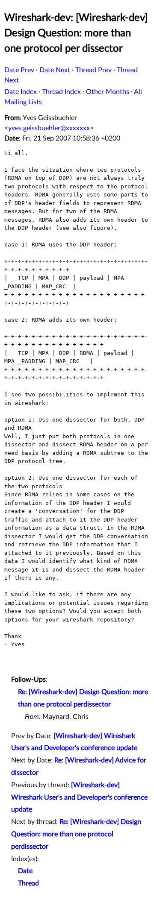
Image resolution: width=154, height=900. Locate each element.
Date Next (54, 70)
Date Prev (19, 70)
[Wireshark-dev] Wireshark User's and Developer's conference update (79, 797)
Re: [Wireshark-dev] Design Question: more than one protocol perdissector (76, 834)
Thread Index (61, 91)
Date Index (20, 91)
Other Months (107, 91)
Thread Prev (93, 70)
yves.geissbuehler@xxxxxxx (49, 128)
